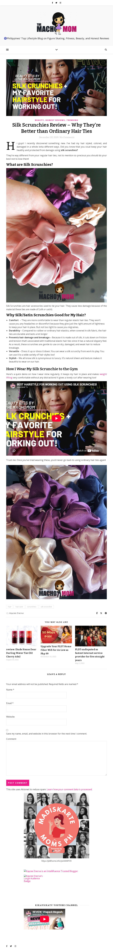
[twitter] (57, 3)
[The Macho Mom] (56, 23)
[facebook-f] (52, 3)
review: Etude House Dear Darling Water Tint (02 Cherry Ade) (21, 653)
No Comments (67, 137)
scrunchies (31, 606)
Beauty (39, 120)
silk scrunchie (46, 606)
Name (10, 689)
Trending (72, 120)
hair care (19, 606)
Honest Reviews (55, 120)
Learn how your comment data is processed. (69, 789)
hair (9, 606)
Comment (11, 738)
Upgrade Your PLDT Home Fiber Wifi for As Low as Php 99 (56, 650)
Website (10, 716)
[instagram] (60, 3)
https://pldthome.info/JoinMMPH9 (56, 861)
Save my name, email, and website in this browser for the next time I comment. (46, 733)
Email (10, 703)
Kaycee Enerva (16, 613)
